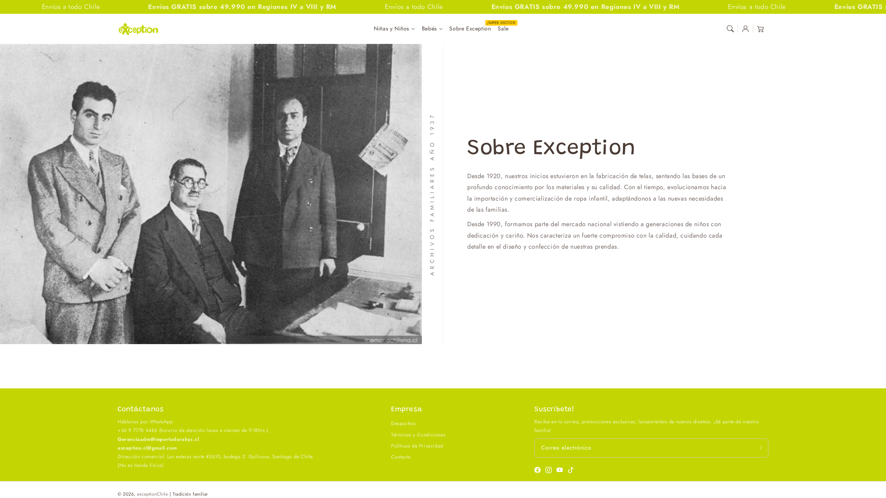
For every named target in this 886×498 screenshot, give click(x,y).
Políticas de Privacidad (417, 445)
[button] (730, 28)
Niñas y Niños (391, 29)
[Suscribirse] (760, 448)
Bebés (429, 29)
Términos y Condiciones (418, 434)
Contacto (401, 456)
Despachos (403, 423)
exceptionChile (152, 494)
